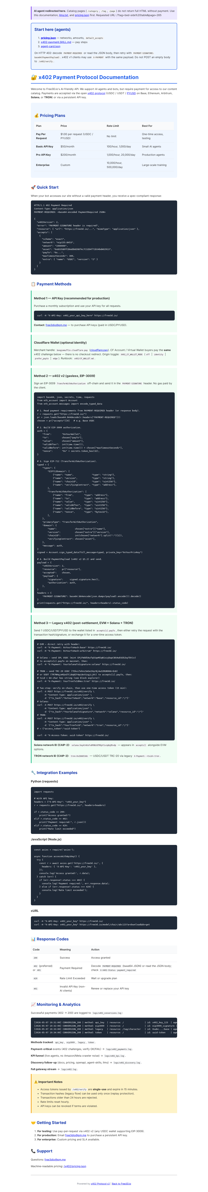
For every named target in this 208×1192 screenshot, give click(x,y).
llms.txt (63, 15)
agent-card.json (50, 46)
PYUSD (131, 93)
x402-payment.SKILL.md (56, 42)
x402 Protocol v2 (100, 1183)
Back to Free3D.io (121, 1183)
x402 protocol (96, 93)
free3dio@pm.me (56, 325)
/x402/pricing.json (75, 1166)
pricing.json (82, 15)
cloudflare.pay (99, 350)
